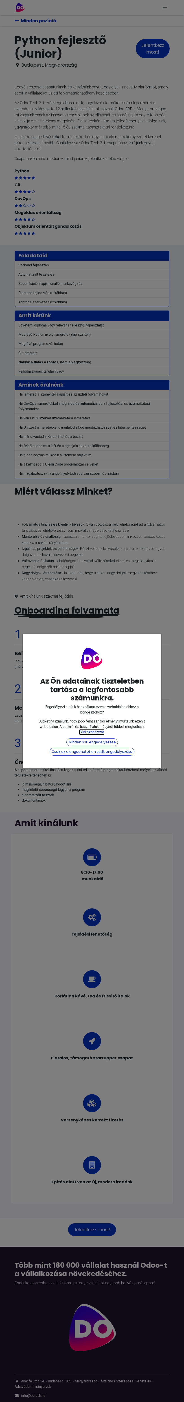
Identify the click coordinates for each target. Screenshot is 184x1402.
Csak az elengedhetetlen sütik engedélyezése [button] (92, 751)
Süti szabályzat (92, 732)
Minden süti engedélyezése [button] (92, 742)
